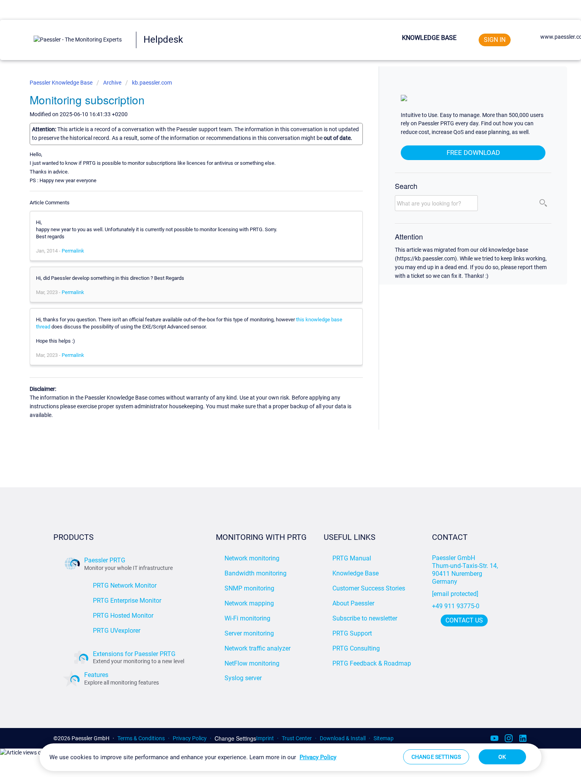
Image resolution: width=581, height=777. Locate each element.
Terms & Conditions (141, 738)
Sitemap (384, 738)
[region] (290, 757)
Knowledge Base (429, 37)
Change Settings (235, 738)
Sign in (495, 39)
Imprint (265, 738)
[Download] (276, 291)
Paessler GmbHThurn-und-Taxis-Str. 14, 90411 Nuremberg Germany (466, 569)
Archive (112, 82)
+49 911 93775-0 (455, 606)
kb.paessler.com (152, 82)
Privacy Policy (190, 738)
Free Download (473, 153)
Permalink (73, 251)
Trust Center (297, 738)
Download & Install (343, 738)
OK (502, 757)
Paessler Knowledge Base (62, 82)
